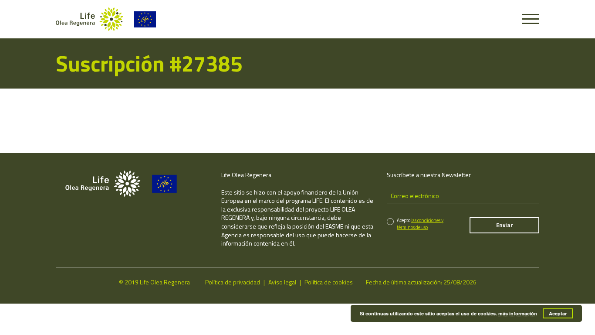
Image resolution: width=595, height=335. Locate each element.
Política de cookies (328, 282)
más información (517, 313)
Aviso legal (282, 282)
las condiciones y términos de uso (420, 223)
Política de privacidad (232, 282)
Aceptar (558, 313)
